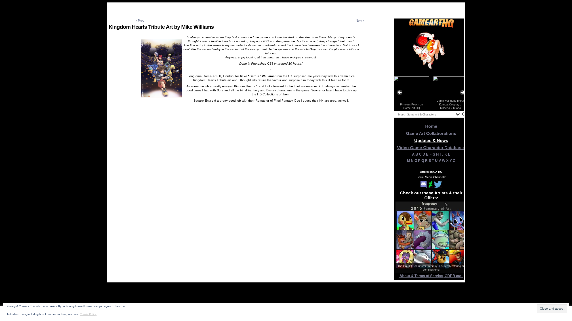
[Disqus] (250, 172)
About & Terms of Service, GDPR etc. (431, 276)
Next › (360, 20)
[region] (431, 51)
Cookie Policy (88, 314)
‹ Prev (140, 20)
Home (431, 126)
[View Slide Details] (431, 51)
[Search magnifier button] (464, 114)
